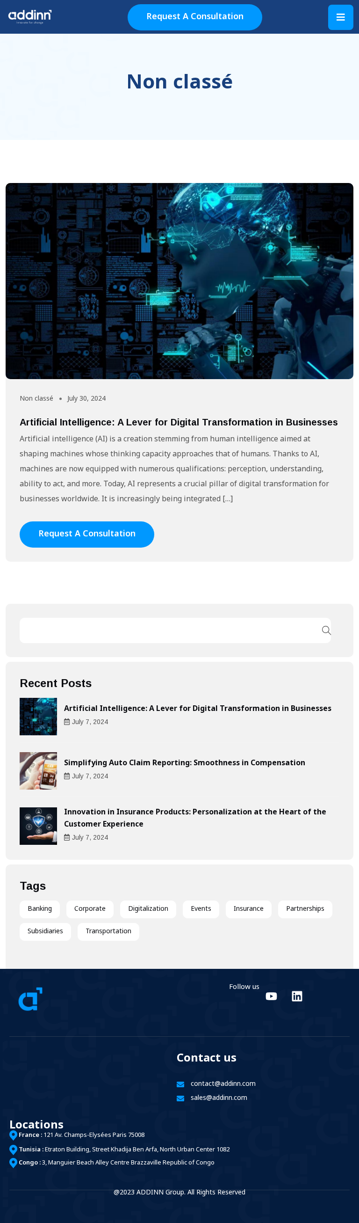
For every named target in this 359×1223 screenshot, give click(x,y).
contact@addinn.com (223, 1084)
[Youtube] (271, 996)
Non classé (36, 399)
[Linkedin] (297, 996)
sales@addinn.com (219, 1098)
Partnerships (305, 909)
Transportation (108, 931)
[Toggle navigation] (340, 17)
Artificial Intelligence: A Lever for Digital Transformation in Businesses (179, 422)
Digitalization (148, 909)
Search (326, 630)
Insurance (249, 909)
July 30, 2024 (86, 399)
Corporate (90, 909)
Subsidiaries (45, 931)
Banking (40, 909)
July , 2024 (90, 721)
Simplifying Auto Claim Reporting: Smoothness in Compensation (184, 764)
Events (201, 909)
